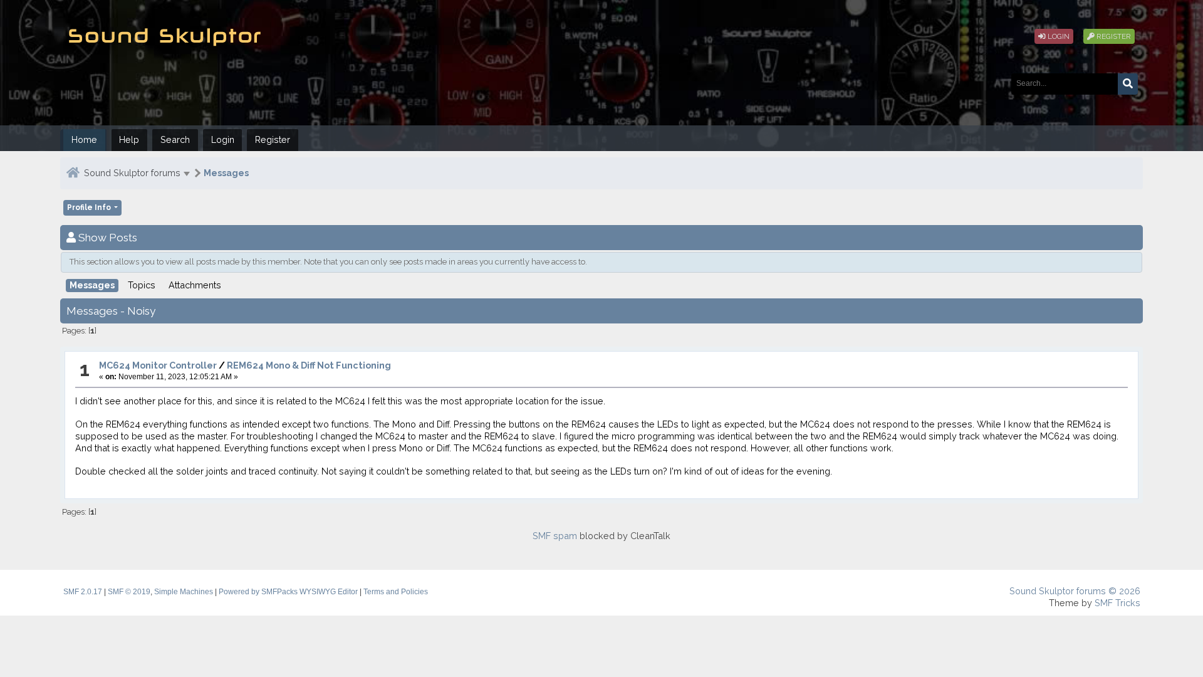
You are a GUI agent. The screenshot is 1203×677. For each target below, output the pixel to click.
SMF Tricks (1117, 602)
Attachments (195, 285)
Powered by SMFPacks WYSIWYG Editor (288, 591)
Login (1058, 36)
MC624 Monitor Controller (158, 365)
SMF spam (555, 535)
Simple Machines (183, 591)
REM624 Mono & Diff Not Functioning (309, 365)
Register (1113, 36)
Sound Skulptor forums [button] (132, 172)
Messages (226, 172)
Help (129, 139)
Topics (141, 285)
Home (84, 139)
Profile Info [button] (90, 207)
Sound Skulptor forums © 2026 (1074, 590)
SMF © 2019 (129, 591)
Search (175, 139)
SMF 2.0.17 (82, 591)
